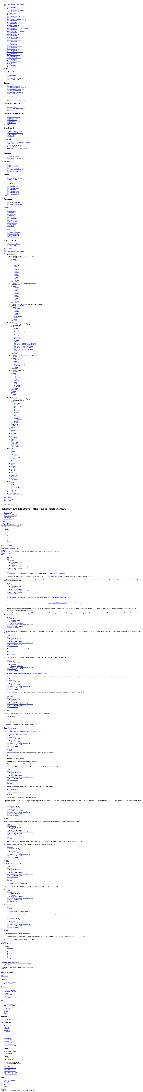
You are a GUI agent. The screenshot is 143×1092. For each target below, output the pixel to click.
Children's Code (8, 1083)
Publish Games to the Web (29, 344)
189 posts (18, 565)
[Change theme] (15, 494)
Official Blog (18, 178)
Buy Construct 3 (15, 202)
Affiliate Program (8, 1019)
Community (7, 149)
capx (13, 651)
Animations (16, 212)
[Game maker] (14, 251)
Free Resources (18, 133)
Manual (15, 75)
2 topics (13, 565)
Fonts (12, 215)
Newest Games (15, 166)
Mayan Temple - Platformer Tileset (10, 548)
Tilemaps (13, 224)
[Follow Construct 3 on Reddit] (12, 186)
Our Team (6, 1027)
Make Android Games (27, 346)
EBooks (14, 214)
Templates (15, 221)
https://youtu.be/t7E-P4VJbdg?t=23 (56, 576)
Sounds (17, 220)
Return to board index (13, 962)
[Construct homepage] (14, 4)
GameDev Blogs (8, 1042)
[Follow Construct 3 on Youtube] (13, 188)
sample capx (7, 713)
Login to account (16, 493)
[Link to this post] (11, 568)
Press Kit (6, 1028)
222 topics (13, 702)
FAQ (12, 136)
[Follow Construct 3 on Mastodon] (13, 194)
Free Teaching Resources (10, 1007)
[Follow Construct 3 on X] (11, 189)
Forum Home (15, 156)
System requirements (19, 77)
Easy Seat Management (10, 1005)
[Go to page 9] (9, 541)
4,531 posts (20, 702)
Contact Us (10, 491)
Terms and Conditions (9, 1080)
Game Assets (7, 1038)
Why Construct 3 (8, 1004)
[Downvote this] (26, 566)
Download (17, 117)
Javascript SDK (15, 121)
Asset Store (10, 431)
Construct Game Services (27, 304)
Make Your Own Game (10, 991)
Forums (9, 448)
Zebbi (7, 710)
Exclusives (14, 237)
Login (10, 248)
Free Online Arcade (9, 1044)
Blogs (9, 481)
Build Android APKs (18, 89)
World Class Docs (17, 144)
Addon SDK (16, 79)
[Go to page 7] (10, 530)
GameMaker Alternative (10, 990)
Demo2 (9, 654)
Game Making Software (10, 982)
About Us (6, 1025)
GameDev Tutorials (9, 1041)
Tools (12, 226)
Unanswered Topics (9, 499)
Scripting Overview (18, 78)
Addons (14, 211)
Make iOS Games (26, 347)
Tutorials (13, 110)
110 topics (13, 589)
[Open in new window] (4, 695)
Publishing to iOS (16, 90)
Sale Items (13, 245)
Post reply (3, 521)
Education (6, 124)
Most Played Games (19, 168)
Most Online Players (17, 169)
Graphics (14, 218)
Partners (6, 1010)
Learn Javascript (8, 1008)
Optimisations (19, 92)
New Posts (14, 179)
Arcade (9, 462)
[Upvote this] (12, 566)
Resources (6, 68)
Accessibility (7, 1084)
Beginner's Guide (15, 86)
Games (14, 217)
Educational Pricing (16, 145)
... (7, 533)
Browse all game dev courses (18, 100)
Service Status (7, 1086)
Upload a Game (16, 171)
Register (6, 248)
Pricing (6, 993)
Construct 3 (23, 256)
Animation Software (9, 984)
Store (5, 195)
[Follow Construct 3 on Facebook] (13, 192)
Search (6, 502)
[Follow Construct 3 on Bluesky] (13, 191)
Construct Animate (23, 283)
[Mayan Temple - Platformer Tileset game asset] (1, 547)
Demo (9, 651)
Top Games (15, 165)
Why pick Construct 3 (18, 131)
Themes (14, 223)
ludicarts (3, 554)
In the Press (7, 1030)
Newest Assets (17, 232)
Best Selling (15, 234)
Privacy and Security (18, 134)
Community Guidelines (10, 1045)
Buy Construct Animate (17, 204)
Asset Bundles (16, 244)
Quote (16, 569)
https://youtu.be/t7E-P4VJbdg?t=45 (56, 573)
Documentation (8, 994)
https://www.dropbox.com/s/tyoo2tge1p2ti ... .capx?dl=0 (32, 673)
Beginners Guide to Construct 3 (30, 343)
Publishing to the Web (20, 87)
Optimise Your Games (27, 349)
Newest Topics (18, 158)
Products (6, 6)
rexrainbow (12, 573)
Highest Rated (16, 235)
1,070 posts (20, 589)
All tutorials (14, 93)
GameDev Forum (8, 1039)
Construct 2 (18, 370)
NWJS (16, 118)
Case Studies (7, 997)
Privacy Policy (8, 1081)
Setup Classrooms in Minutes (22, 142)
